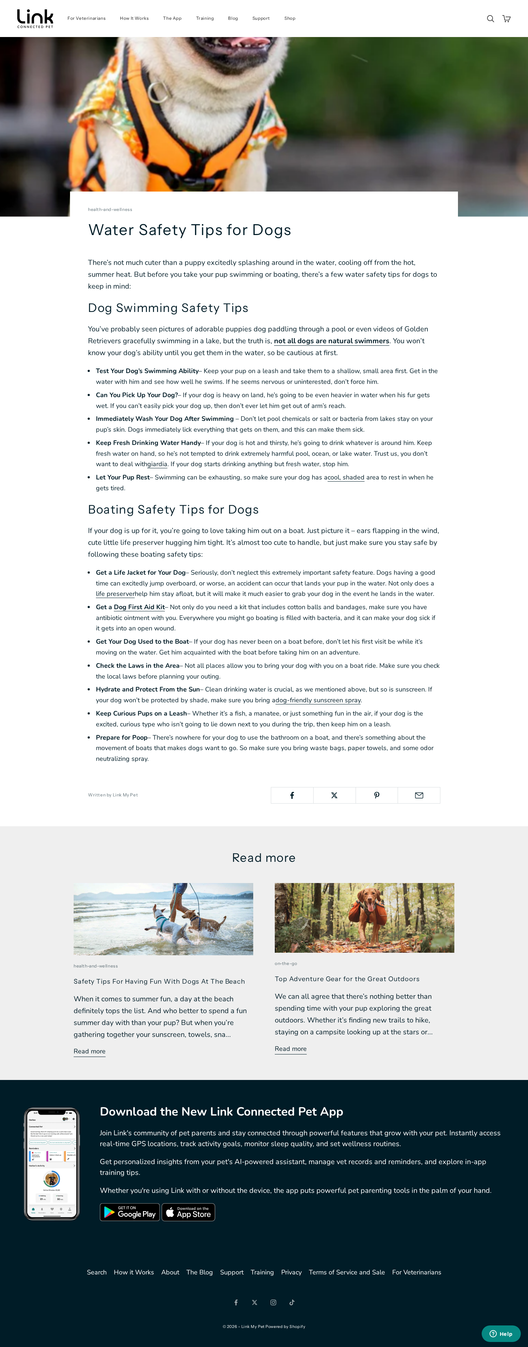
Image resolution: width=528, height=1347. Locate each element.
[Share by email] (419, 795)
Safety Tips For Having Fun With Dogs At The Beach (159, 981)
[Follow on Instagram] (273, 1302)
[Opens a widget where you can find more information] (501, 1334)
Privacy (291, 1272)
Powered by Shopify (285, 1326)
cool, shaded (346, 477)
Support (261, 18)
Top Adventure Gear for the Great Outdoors (347, 979)
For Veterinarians (87, 18)
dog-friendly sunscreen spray (318, 700)
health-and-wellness (110, 209)
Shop (289, 18)
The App (172, 18)
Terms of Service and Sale (347, 1272)
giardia (157, 464)
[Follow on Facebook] (236, 1302)
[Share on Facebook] (292, 795)
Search (97, 1272)
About (170, 1272)
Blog (233, 18)
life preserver (115, 593)
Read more (90, 1051)
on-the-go (286, 963)
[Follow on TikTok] (292, 1302)
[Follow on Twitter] (254, 1302)
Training (205, 18)
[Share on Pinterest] (377, 795)
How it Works (134, 1272)
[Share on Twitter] (335, 795)
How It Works (134, 18)
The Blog (199, 1272)
